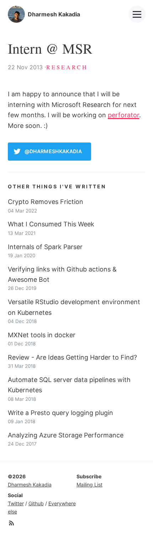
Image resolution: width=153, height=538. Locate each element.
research (67, 67)
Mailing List (89, 484)
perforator (123, 115)
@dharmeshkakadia (53, 151)
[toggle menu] (137, 14)
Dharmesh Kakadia (30, 484)
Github (36, 503)
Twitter (16, 503)
